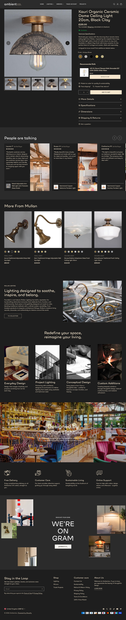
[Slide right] (67, 43)
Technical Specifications (87, 34)
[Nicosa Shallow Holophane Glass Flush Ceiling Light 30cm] (78, 229)
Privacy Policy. (38, 593)
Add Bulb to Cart (105, 76)
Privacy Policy (78, 590)
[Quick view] (29, 215)
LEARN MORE (98, 588)
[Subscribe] (42, 589)
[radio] (80, 56)
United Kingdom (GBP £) (15, 609)
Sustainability (78, 584)
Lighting (56, 581)
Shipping (91, 27)
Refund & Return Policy (82, 587)
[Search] (114, 4)
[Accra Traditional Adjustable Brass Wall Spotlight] (18, 229)
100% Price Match (80, 600)
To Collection (13, 316)
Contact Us (78, 581)
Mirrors (55, 584)
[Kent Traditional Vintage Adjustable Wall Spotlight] (48, 229)
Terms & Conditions (80, 596)
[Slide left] (114, 138)
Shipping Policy (79, 593)
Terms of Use (28, 593)
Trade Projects (58, 587)
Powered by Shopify (25, 613)
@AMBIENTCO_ (63, 546)
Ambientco (13, 613)
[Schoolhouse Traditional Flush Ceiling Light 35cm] (108, 229)
